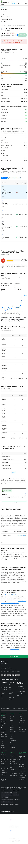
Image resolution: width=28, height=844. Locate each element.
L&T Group (3, 770)
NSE (13, 804)
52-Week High (22, 766)
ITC (2, 741)
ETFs (22, 2)
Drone (20, 727)
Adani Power (4, 736)
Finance (12, 742)
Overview (4, 177)
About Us (11, 684)
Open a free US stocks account (13, 594)
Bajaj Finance (4, 734)
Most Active (21, 764)
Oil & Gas (12, 745)
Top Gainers (21, 759)
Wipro (2, 745)
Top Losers (21, 762)
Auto (11, 722)
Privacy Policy (20, 686)
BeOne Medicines (7, 204)
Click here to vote (22, 535)
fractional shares (14, 649)
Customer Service (11, 693)
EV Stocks (21, 718)
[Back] (2, 25)
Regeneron (7, 237)
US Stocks (13, 2)
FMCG (11, 725)
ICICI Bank (3, 730)
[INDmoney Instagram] (13, 675)
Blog (10, 687)
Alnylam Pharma (8, 214)
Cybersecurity (22, 731)
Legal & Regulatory (21, 691)
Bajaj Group (3, 761)
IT (10, 718)
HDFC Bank (3, 723)
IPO (2, 696)
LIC (2, 743)
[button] (15, 35)
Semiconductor (22, 722)
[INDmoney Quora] (18, 675)
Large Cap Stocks (14, 754)
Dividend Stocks (13, 763)
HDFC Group (4, 765)
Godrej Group (4, 772)
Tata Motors (3, 717)
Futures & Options (3, 693)
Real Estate (12, 734)
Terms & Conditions (21, 688)
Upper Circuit (22, 771)
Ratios (18, 177)
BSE (16, 804)
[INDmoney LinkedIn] (5, 675)
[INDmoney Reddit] (16, 675)
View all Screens (13, 773)
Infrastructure (13, 731)
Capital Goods (13, 740)
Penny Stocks (13, 761)
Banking (12, 716)
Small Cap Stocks (14, 759)
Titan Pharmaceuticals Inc (8, 192)
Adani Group (4, 757)
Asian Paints (3, 750)
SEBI (10, 804)
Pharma (12, 720)
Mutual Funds (4, 689)
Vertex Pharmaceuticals (8, 226)
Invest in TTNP (14, 656)
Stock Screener (13, 775)
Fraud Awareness (11, 696)
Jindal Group (4, 777)
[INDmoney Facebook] (2, 675)
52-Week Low (22, 768)
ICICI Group (3, 774)
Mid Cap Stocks (13, 757)
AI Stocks (21, 716)
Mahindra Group (4, 768)
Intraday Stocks (22, 779)
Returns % (11, 177)
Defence (12, 727)
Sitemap (10, 699)
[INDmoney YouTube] (10, 675)
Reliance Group (4, 759)
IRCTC (2, 739)
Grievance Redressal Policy (21, 694)
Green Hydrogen (22, 729)
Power (11, 729)
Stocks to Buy (22, 777)
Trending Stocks (22, 775)
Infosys (2, 732)
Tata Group (3, 754)
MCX (19, 804)
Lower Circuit (22, 773)
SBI (2, 725)
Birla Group (3, 763)
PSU (11, 736)
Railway (12, 738)
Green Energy (22, 720)
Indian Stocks (17, 2)
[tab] (5, 709)
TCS (2, 727)
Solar (20, 725)
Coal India (3, 747)
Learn (10, 689)
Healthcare (12, 747)
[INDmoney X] (7, 675)
